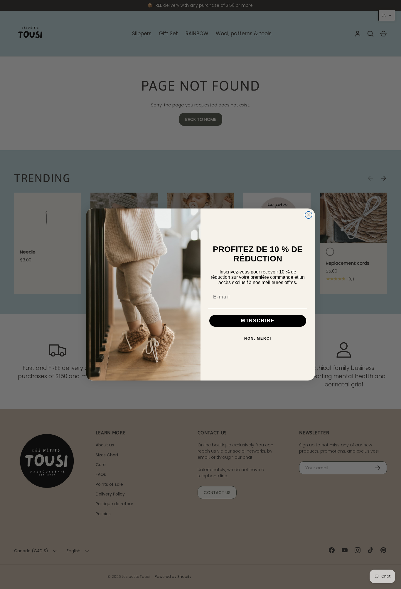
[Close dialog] (308, 214)
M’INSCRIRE (258, 320)
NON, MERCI (257, 338)
